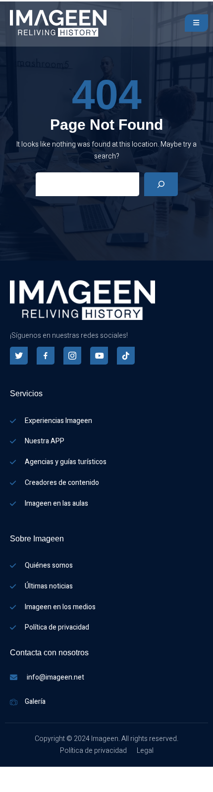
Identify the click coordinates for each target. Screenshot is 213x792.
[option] (5, 785)
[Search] (161, 184)
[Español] (5, 773)
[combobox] (5, 773)
